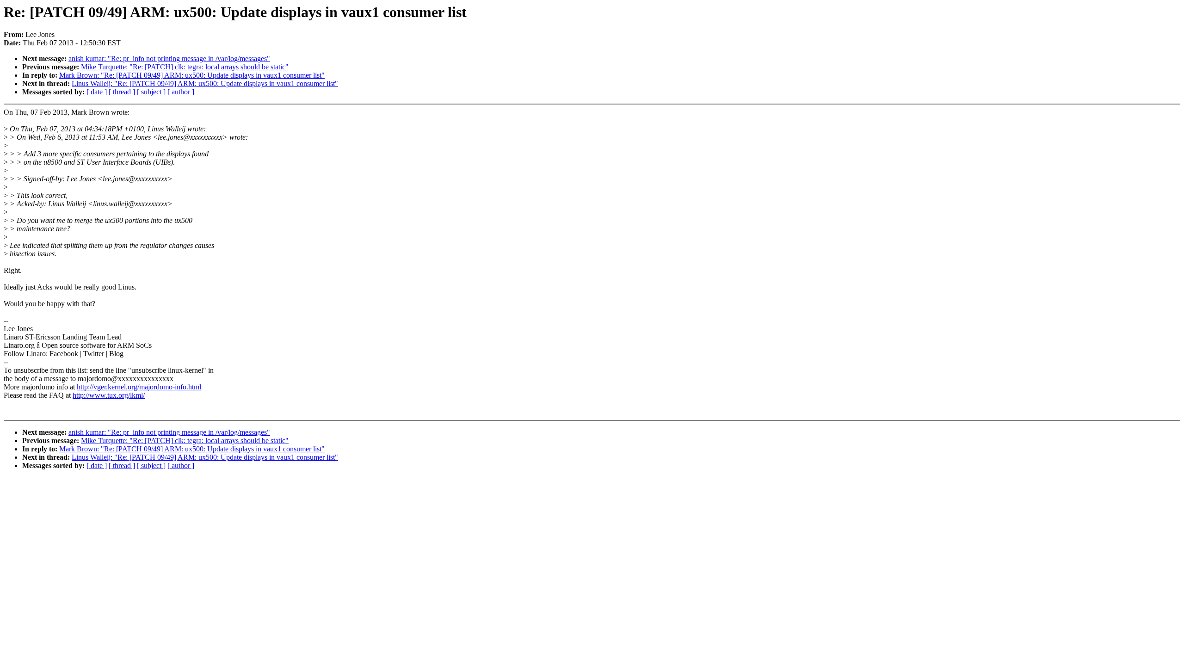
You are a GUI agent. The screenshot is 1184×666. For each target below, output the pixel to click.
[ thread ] (122, 92)
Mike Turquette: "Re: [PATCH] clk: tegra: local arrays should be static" (185, 67)
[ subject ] (151, 92)
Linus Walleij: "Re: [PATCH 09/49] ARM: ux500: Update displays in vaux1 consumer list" (205, 83)
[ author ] (180, 92)
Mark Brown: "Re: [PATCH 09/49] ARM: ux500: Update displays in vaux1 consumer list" (192, 75)
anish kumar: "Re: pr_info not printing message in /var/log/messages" (169, 58)
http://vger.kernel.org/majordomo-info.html (139, 387)
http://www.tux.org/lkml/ (109, 395)
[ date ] (96, 92)
